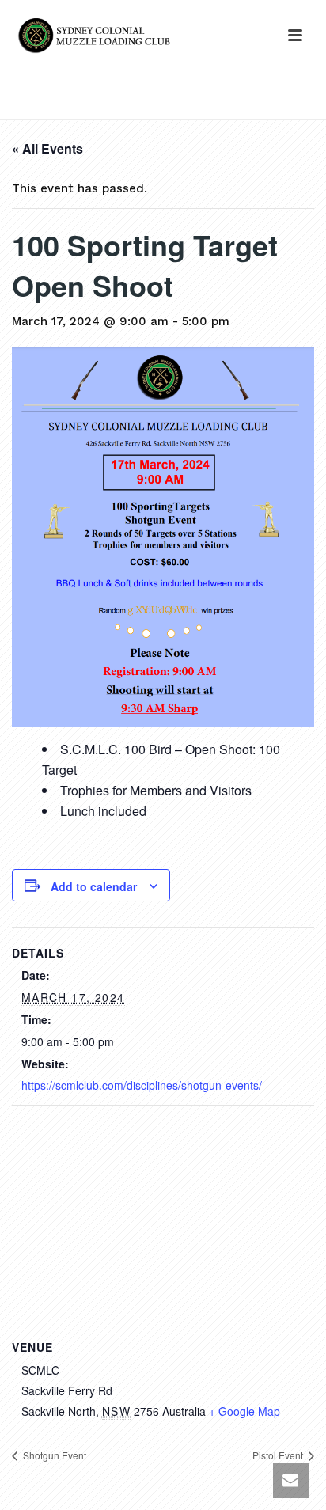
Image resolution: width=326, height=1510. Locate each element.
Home (41, 108)
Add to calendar (94, 886)
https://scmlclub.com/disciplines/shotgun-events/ (141, 1085)
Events (87, 108)
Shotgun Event (53, 1455)
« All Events (47, 148)
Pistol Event (278, 1455)
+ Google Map (244, 1411)
